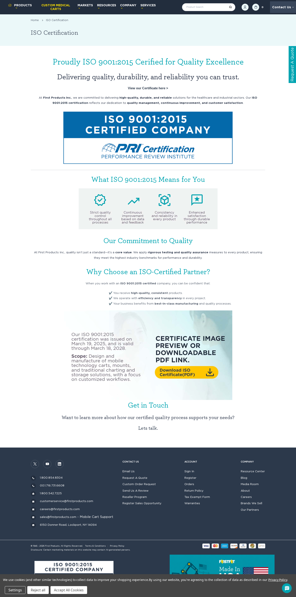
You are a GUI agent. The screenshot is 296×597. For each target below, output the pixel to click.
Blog (244, 477)
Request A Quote (134, 477)
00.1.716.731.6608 (52, 485)
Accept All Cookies (69, 590)
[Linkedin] (59, 464)
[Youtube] (47, 464)
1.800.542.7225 (51, 493)
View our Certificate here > (148, 88)
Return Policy (193, 490)
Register (190, 477)
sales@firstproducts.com (58, 517)
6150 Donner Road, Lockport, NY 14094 (68, 524)
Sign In (189, 471)
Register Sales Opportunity (141, 503)
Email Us (128, 471)
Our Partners (250, 509)
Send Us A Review (135, 490)
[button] (74, 573)
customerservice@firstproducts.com (66, 501)
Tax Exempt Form (197, 497)
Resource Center (253, 471)
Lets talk (147, 428)
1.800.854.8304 (51, 477)
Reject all (38, 590)
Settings (15, 590)
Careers (246, 497)
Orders (189, 484)
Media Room (250, 484)
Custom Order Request (139, 484)
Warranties (192, 503)
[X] (35, 464)
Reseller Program (134, 497)
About (245, 490)
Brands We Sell (251, 503)
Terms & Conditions (95, 546)
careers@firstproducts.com (60, 509)
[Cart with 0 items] (255, 7)
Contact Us (281, 7)
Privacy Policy (117, 546)
